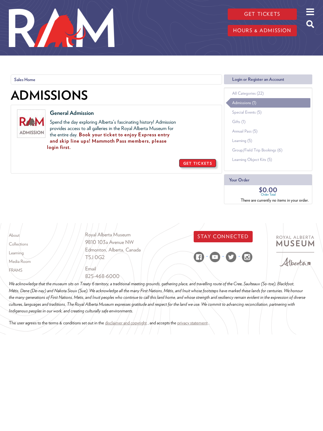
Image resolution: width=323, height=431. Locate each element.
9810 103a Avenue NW (109, 242)
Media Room (20, 261)
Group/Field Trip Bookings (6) (257, 150)
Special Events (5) (246, 112)
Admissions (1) (244, 102)
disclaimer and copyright (126, 322)
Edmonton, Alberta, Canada (113, 250)
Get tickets (262, 14)
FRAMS (15, 270)
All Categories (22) (248, 93)
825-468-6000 (102, 276)
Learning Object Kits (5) (252, 159)
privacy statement (192, 322)
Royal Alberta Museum (108, 235)
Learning (16, 252)
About (14, 235)
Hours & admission (262, 30)
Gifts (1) (238, 121)
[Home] (62, 5)
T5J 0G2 (95, 257)
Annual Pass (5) (244, 131)
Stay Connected (223, 236)
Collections (18, 243)
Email (90, 269)
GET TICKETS (197, 163)
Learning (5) (242, 140)
